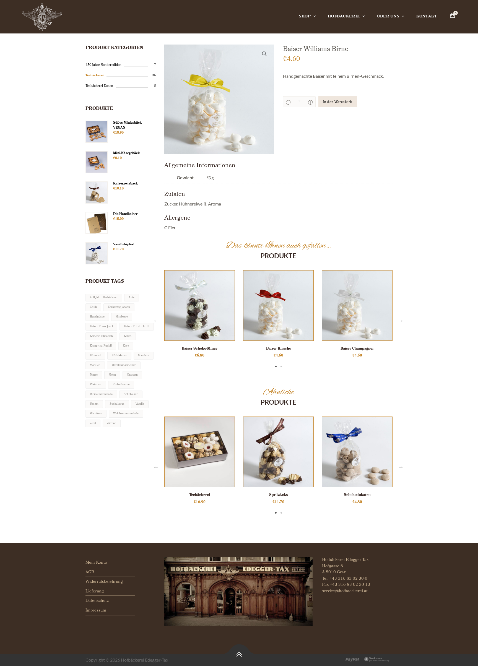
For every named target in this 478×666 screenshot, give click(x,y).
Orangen (132, 375)
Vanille (140, 404)
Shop (305, 17)
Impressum (95, 610)
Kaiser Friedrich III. (136, 326)
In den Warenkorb (337, 102)
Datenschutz (97, 601)
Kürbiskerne (119, 355)
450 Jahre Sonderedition (103, 65)
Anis (131, 297)
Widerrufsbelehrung (104, 582)
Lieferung (94, 591)
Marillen (95, 365)
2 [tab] (281, 366)
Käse (126, 346)
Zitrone (111, 423)
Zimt (93, 423)
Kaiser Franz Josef (101, 326)
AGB (89, 572)
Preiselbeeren (121, 385)
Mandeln (143, 355)
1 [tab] (276, 366)
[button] (264, 54)
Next (401, 319)
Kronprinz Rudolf (101, 346)
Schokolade (131, 394)
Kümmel (95, 355)
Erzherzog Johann (119, 307)
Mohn (112, 375)
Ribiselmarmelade (101, 394)
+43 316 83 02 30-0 (348, 578)
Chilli (93, 307)
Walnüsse (96, 414)
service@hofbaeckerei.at (345, 591)
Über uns (388, 17)
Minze (94, 375)
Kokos (127, 336)
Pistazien (96, 385)
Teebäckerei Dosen (99, 86)
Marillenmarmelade (123, 365)
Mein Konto (96, 562)
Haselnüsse (97, 317)
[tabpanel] (199, 314)
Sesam (94, 404)
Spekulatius (117, 404)
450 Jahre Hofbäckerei (104, 297)
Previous (156, 319)
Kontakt (426, 17)
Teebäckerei (94, 76)
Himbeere (122, 317)
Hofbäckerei (344, 17)
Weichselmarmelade (126, 414)
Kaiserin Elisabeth (101, 336)
